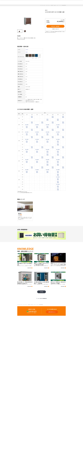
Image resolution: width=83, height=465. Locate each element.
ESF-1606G (37, 159)
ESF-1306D (47, 139)
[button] (19, 31)
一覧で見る (41, 291)
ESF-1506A (58, 149)
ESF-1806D (47, 169)
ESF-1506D (47, 149)
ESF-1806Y (26, 169)
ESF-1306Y (26, 139)
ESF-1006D (47, 124)
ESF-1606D (47, 159)
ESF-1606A (58, 159)
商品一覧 (55, 5)
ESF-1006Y (26, 124)
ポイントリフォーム (48, 5)
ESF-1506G (37, 149)
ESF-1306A (58, 139)
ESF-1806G (37, 169)
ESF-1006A (58, 124)
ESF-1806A (58, 169)
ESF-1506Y (26, 149)
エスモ (60, 5)
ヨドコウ (57, 5)
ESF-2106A (58, 184)
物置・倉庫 (52, 5)
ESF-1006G (37, 124)
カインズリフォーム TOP (42, 5)
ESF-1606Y (26, 159)
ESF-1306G (37, 139)
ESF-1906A (58, 176)
